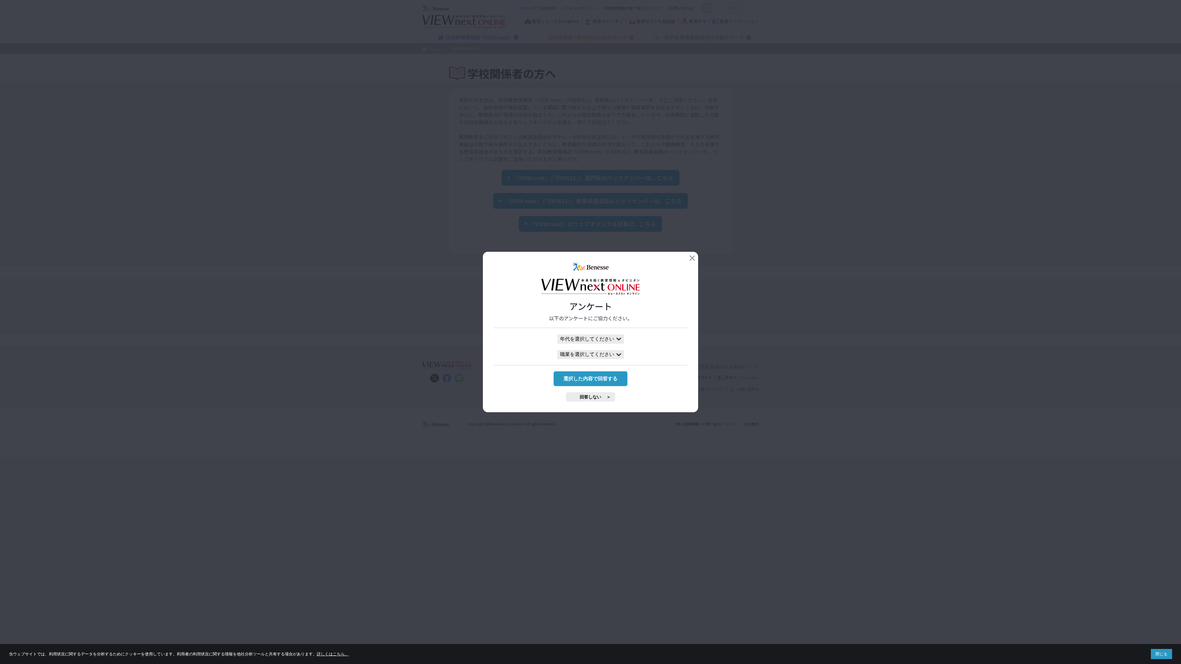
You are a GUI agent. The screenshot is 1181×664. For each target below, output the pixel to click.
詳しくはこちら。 (333, 654)
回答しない (590, 396)
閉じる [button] (1161, 654)
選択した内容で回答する (590, 378)
